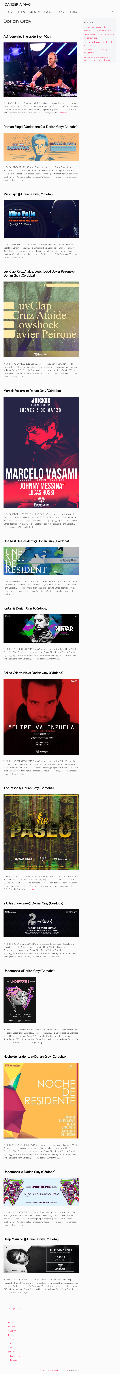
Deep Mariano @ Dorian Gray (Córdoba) (31, 1239)
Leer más (63, 112)
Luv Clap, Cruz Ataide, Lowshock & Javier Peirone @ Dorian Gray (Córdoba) (39, 273)
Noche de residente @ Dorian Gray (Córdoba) (35, 1056)
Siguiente (17, 1308)
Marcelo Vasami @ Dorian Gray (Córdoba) (32, 391)
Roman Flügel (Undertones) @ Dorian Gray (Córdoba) (40, 127)
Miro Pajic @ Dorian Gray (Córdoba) (28, 194)
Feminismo (15, 1356)
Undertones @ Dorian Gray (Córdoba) (29, 1172)
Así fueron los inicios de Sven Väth (27, 36)
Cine (61, 12)
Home (9, 12)
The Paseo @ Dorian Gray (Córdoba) (29, 788)
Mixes (12, 1343)
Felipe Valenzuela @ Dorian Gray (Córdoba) (33, 673)
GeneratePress (74, 1370)
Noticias (21, 12)
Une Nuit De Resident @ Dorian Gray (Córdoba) (36, 541)
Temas (12, 1339)
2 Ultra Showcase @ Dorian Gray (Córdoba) (33, 903)
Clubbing (35, 12)
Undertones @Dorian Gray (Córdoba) (29, 971)
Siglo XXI (72, 12)
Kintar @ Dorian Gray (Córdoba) (25, 608)
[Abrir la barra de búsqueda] (113, 12)
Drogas (13, 1360)
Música (47, 12)
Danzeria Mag (18, 4)
